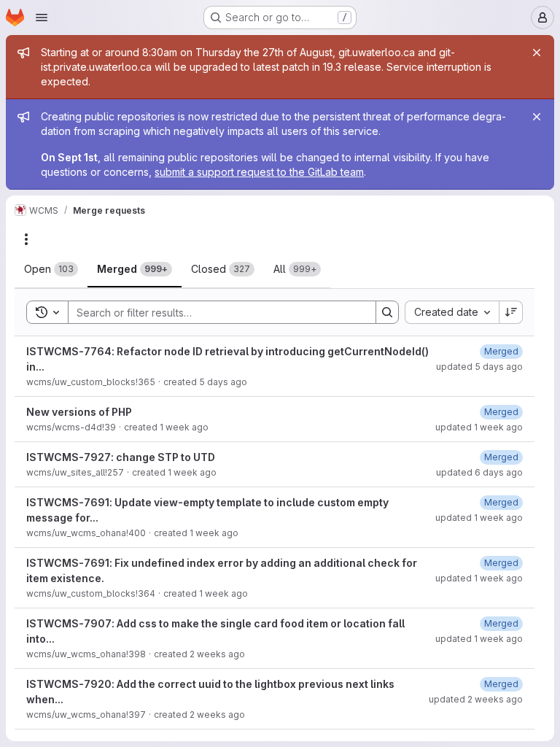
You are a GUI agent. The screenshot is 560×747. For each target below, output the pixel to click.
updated (479, 366)
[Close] (536, 52)
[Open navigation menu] (41, 17)
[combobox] (452, 312)
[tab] (51, 269)
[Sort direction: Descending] (511, 312)
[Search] (387, 312)
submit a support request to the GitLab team (259, 172)
